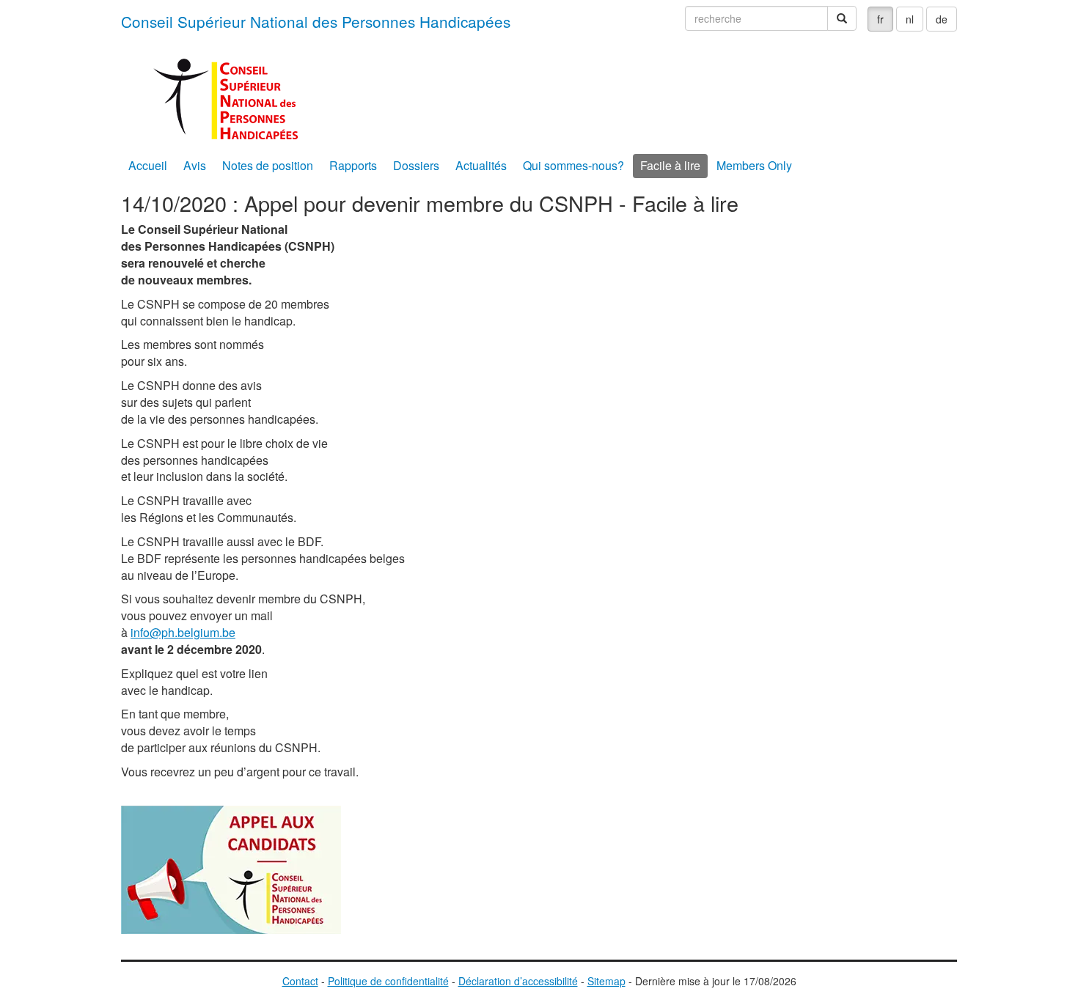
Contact (300, 981)
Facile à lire (670, 165)
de (941, 19)
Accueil (147, 165)
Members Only (754, 165)
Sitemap (606, 981)
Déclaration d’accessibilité (518, 981)
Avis (194, 165)
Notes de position (267, 165)
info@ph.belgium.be (183, 632)
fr (880, 19)
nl (910, 19)
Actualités (481, 165)
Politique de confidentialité (388, 981)
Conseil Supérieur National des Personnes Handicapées (315, 21)
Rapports (353, 165)
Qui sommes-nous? (573, 165)
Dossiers (416, 165)
